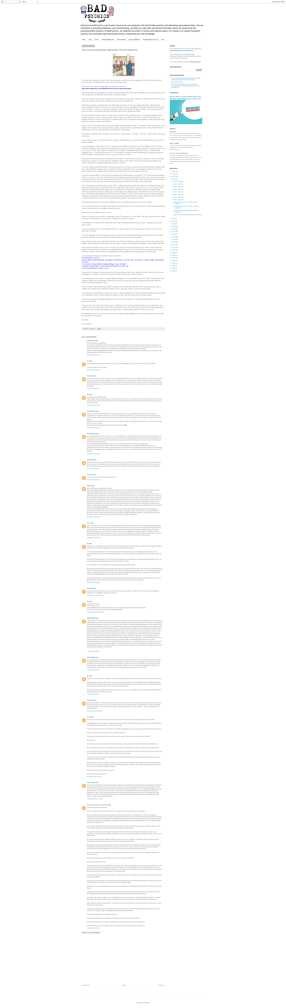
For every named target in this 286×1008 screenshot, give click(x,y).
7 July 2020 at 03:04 (93, 670)
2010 (173, 250)
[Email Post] (99, 328)
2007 (173, 258)
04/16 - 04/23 (177, 200)
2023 (173, 179)
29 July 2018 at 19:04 (93, 468)
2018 (173, 229)
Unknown (90, 376)
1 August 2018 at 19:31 (94, 537)
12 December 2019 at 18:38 (95, 595)
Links (162, 39)
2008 (173, 255)
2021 (173, 221)
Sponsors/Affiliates (134, 39)
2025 (173, 174)
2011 (173, 247)
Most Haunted (121, 39)
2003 (173, 268)
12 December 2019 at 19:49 (95, 612)
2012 (173, 245)
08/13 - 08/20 (177, 189)
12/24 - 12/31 (177, 181)
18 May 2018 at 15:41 (93, 370)
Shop (90, 39)
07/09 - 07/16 (177, 192)
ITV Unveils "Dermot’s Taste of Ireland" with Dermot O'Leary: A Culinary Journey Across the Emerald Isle (185, 86)
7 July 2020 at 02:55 (93, 651)
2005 (173, 263)
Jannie (89, 486)
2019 (173, 226)
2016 (173, 234)
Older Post (161, 985)
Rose (88, 523)
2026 (173, 171)
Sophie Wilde (91, 618)
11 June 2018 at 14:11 (93, 405)
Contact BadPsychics (107, 39)
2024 (173, 176)
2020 (173, 224)
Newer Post (85, 985)
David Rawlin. (91, 411)
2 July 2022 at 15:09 (93, 928)
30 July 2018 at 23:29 (93, 517)
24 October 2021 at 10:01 (94, 776)
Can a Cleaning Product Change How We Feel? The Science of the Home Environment (186, 79)
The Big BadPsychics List (150, 39)
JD (88, 361)
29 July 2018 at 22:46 (93, 479)
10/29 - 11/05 (177, 184)
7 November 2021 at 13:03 (95, 799)
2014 (173, 239)
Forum (97, 39)
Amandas (90, 459)
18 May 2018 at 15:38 (93, 355)
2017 (173, 231)
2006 (173, 260)
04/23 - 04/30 (177, 197)
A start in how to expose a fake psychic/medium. (187, 214)
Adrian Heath (91, 782)
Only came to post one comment (97, 805)
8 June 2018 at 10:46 (93, 388)
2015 (173, 237)
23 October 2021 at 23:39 (94, 711)
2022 (173, 219)
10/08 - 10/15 (177, 186)
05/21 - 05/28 (177, 194)
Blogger (146, 1002)
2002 (173, 271)
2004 (173, 266)
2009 (173, 252)
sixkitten (89, 474)
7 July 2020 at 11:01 (93, 694)
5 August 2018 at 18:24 (94, 582)
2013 (173, 242)
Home (84, 39)
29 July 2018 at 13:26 (93, 454)
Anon (88, 717)
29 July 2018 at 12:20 (93, 427)
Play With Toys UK (177, 82)
